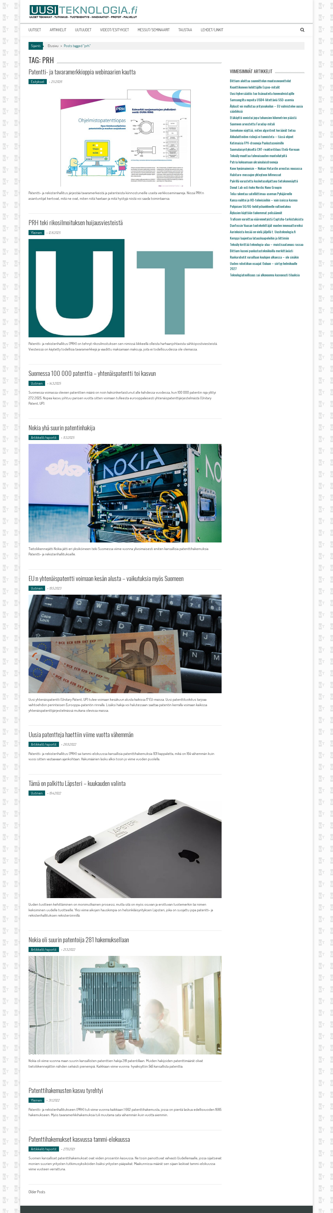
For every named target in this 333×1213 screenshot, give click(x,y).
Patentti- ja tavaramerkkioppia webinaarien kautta (82, 71)
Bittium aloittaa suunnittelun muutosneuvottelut (260, 80)
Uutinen (37, 383)
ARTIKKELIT (58, 29)
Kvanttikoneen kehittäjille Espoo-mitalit (255, 87)
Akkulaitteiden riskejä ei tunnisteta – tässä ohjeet (262, 136)
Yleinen (36, 232)
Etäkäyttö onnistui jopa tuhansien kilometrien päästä (263, 117)
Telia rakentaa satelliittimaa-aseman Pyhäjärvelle (261, 193)
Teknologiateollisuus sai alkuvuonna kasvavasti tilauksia (265, 274)
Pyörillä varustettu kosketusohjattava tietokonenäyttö (264, 180)
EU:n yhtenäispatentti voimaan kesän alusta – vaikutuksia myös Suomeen (106, 578)
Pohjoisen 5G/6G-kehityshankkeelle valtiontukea (260, 206)
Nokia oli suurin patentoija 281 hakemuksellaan (79, 939)
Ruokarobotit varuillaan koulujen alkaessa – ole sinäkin (264, 257)
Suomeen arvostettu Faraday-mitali (252, 123)
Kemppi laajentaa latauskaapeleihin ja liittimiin (259, 238)
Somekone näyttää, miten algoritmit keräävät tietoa (262, 130)
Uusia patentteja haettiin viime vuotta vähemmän (81, 734)
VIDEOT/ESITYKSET (114, 29)
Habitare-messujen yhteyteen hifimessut (255, 174)
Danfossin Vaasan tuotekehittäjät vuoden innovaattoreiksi (266, 225)
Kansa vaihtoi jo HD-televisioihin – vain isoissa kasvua (263, 199)
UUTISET (35, 29)
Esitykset (37, 81)
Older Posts (37, 1192)
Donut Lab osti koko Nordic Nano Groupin (256, 187)
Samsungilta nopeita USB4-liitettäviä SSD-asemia (262, 99)
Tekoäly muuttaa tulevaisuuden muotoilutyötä (258, 155)
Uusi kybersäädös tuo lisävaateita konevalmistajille (262, 93)
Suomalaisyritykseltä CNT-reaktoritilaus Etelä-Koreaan (264, 149)
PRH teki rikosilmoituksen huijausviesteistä (76, 222)
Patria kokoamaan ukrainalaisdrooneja (254, 161)
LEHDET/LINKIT (212, 29)
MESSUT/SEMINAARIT (154, 29)
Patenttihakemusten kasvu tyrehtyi (66, 1090)
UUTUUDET (83, 29)
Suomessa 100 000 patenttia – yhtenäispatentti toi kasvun (92, 373)
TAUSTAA (185, 29)
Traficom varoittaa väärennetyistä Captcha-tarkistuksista (266, 218)
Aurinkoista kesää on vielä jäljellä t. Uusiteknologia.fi (263, 231)
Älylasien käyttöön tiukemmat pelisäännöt (256, 212)
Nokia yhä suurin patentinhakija (62, 427)
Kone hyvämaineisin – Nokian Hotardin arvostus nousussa (266, 168)
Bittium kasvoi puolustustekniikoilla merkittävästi (261, 250)
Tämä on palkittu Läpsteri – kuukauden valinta (77, 783)
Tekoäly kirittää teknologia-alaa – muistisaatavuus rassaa (266, 244)
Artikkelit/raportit (44, 437)
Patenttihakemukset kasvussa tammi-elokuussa (79, 1139)
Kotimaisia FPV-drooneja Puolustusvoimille (257, 142)
